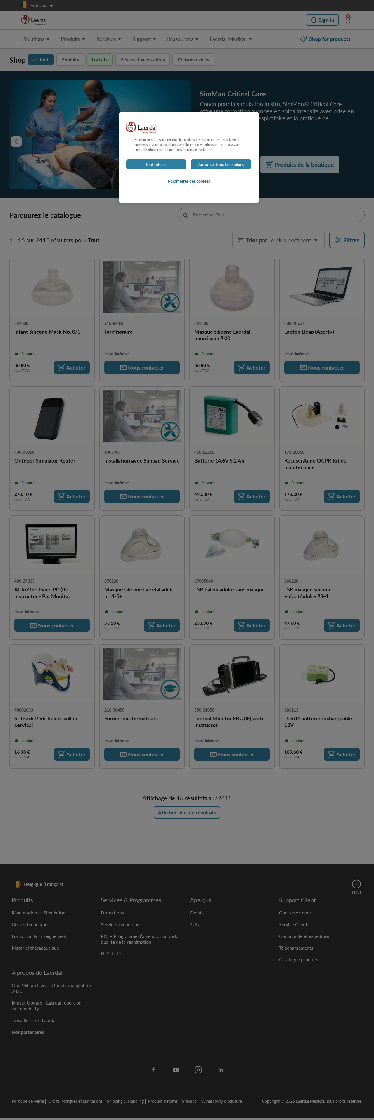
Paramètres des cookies (189, 181)
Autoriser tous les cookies (221, 164)
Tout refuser (156, 164)
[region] (189, 157)
